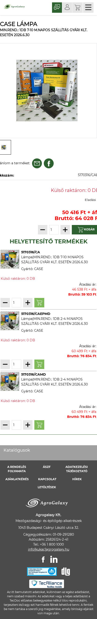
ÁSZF (47, 467)
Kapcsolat (47, 479)
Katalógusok (17, 450)
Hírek (77, 479)
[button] (77, 7)
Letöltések (47, 487)
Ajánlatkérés (17, 479)
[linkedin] (53, 559)
